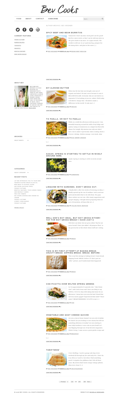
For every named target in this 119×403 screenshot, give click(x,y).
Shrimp (77, 137)
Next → (89, 381)
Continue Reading (52, 79)
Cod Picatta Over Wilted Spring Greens (70, 284)
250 (85, 381)
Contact (40, 19)
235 (79, 381)
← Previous (63, 381)
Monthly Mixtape (19, 51)
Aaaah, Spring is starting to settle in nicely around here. (74, 155)
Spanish (83, 137)
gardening (75, 174)
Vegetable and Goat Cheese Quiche (67, 315)
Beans (73, 51)
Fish (72, 302)
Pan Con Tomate (20, 193)
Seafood (85, 205)
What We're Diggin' (20, 54)
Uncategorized (77, 368)
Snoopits (17, 48)
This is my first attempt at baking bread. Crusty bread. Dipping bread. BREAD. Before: (73, 252)
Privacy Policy (19, 207)
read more (32, 108)
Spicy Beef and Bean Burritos (64, 33)
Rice (72, 137)
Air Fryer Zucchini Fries (23, 186)
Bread (73, 238)
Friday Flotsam (19, 39)
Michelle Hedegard (97, 392)
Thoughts (17, 45)
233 (72, 381)
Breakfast (75, 334)
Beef (78, 51)
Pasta (79, 205)
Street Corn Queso (21, 201)
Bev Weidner (52, 51)
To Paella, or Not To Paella (63, 119)
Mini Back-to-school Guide (24, 184)
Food (19, 19)
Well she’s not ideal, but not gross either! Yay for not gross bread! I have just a (73, 219)
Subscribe (53, 19)
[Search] (102, 19)
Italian (74, 205)
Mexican (83, 51)
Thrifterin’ (53, 350)
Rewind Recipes (19, 42)
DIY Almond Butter (57, 88)
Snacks (74, 106)
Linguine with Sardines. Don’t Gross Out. (71, 187)
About (29, 19)
